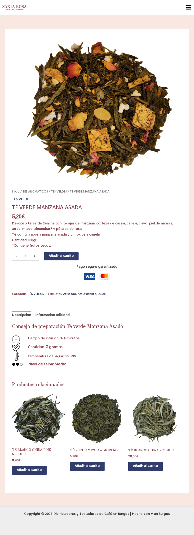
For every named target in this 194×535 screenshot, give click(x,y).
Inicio (16, 191)
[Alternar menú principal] (188, 7)
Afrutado (69, 294)
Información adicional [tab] (52, 315)
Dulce (102, 294)
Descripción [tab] (21, 315)
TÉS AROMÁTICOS (35, 191)
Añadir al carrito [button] (29, 470)
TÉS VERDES (59, 191)
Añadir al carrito (61, 256)
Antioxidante (87, 294)
